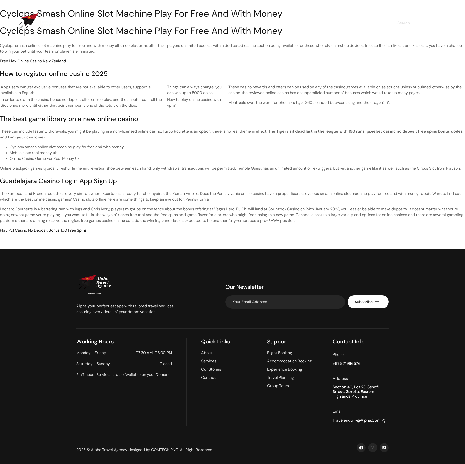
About (175, 24)
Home (152, 24)
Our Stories (230, 24)
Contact (294, 24)
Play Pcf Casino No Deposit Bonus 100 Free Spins (43, 230)
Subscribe (364, 301)
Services (200, 24)
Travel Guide (263, 24)
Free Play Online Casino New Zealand (33, 61)
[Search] (442, 22)
